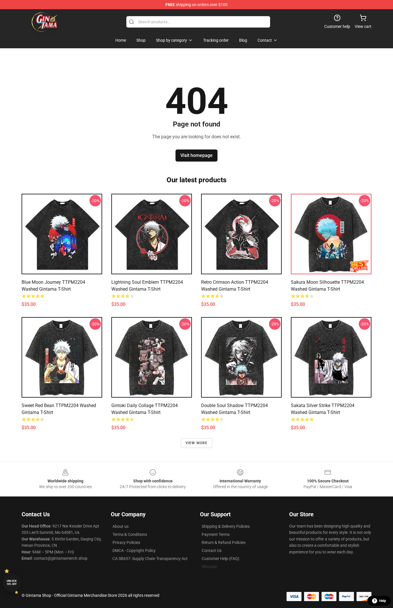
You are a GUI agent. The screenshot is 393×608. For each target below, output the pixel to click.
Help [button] (382, 601)
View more (197, 443)
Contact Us (212, 550)
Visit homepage (196, 155)
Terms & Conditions (129, 534)
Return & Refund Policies (223, 542)
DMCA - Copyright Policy (134, 550)
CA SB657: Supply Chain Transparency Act (150, 558)
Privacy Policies (126, 542)
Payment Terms (216, 534)
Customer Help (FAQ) (220, 558)
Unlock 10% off (12, 583)
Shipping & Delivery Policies (226, 526)
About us (120, 526)
